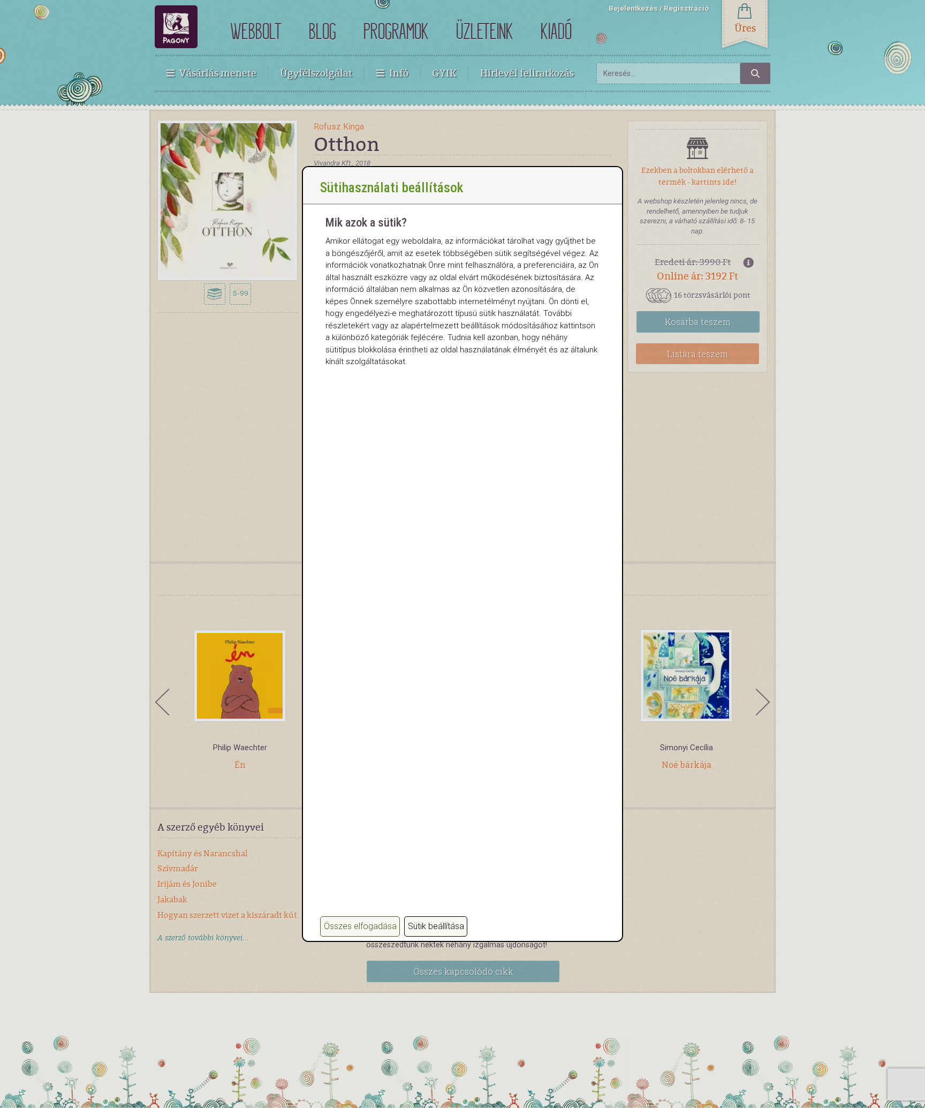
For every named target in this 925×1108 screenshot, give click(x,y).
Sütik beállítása (436, 926)
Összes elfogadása (360, 926)
